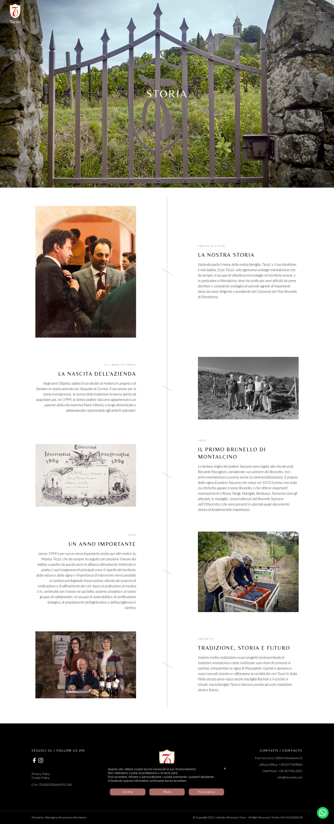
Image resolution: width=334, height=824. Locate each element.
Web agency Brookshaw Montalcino (66, 817)
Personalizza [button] (206, 792)
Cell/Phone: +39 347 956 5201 (282, 771)
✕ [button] (225, 768)
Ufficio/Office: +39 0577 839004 (280, 764)
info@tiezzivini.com (290, 777)
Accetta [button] (128, 792)
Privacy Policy (41, 774)
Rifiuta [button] (167, 792)
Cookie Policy (40, 777)
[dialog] (167, 781)
